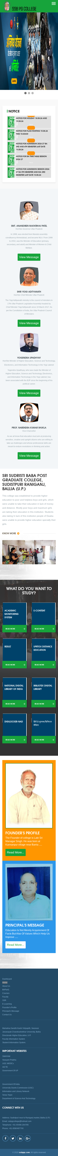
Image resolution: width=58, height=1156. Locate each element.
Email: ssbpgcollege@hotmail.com (16, 1121)
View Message (29, 257)
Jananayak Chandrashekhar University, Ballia (21, 1032)
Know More (9, 533)
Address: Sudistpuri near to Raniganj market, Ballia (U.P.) (26, 1118)
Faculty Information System (13, 1039)
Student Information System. (14, 1042)
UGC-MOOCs (8, 1063)
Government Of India (11, 1084)
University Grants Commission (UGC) (18, 1088)
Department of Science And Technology (18, 1098)
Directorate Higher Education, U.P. (16, 1035)
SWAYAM (6, 1056)
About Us (6, 986)
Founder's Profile (9, 1007)
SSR (4, 1000)
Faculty (5, 997)
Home (4, 982)
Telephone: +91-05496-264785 (15, 1125)
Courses (5, 993)
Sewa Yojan (7, 1095)
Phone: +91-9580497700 (13, 1128)
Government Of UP (10, 1070)
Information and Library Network (15, 1091)
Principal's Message (10, 1011)
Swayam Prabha (9, 1060)
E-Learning (7, 1004)
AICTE (5, 1067)
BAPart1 (5, 990)
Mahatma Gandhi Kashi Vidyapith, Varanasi (20, 1028)
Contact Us (7, 1015)
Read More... (15, 852)
